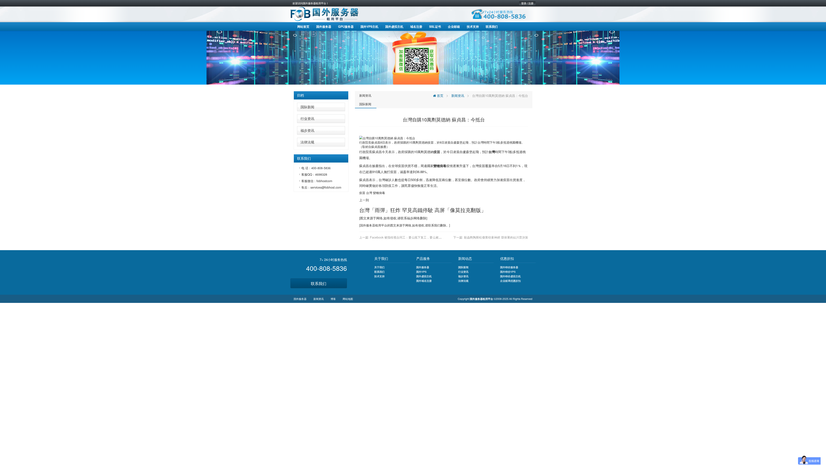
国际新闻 (307, 106)
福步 (410, 218)
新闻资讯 (365, 95)
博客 (333, 299)
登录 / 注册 (527, 3)
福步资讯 (307, 130)
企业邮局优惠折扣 (510, 281)
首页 (439, 95)
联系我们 (318, 283)
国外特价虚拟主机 (510, 276)
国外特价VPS (508, 272)
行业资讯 (307, 118)
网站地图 (348, 299)
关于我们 (379, 267)
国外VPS (421, 272)
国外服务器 (367, 225)
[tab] (321, 95)
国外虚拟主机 (424, 276)
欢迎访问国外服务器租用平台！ (311, 3)
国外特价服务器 (509, 267)
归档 (300, 95)
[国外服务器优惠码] (413, 57)
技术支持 (379, 276)
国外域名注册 (424, 281)
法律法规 (307, 142)
